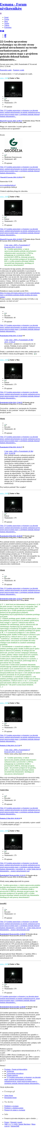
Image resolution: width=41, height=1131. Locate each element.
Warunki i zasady (16, 1122)
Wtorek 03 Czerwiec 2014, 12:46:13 (11, 121)
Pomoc (6, 1122)
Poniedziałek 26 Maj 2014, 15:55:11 (11, 598)
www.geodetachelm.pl (8, 185)
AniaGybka (4, 790)
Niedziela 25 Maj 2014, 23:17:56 (10, 745)
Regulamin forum (10, 1098)
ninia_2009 (4, 78)
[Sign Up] (5, 35)
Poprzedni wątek (6, 70)
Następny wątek (18, 70)
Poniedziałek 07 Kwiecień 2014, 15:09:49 (12, 934)
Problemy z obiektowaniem (13, 1108)
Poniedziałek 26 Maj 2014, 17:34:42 (11, 335)
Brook (2, 135)
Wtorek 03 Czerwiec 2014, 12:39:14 (11, 177)
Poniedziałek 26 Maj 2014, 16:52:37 (11, 447)
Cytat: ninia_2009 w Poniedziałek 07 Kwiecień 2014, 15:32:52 (17, 246)
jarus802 (3, 903)
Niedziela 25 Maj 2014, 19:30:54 (10, 818)
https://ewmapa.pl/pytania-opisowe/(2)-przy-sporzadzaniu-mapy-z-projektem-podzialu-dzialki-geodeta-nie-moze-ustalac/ (20, 295)
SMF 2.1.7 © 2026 (10, 1124)
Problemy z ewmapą (11, 1106)
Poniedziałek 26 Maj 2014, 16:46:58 (11, 536)
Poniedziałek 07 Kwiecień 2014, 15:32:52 (12, 875)
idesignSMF (15, 1126)
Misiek (2, 307)
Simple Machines (24, 1124)
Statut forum (8, 1095)
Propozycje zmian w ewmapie (14, 1110)
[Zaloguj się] (5, 37)
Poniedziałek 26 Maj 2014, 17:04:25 (11, 402)
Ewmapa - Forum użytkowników (13, 6)
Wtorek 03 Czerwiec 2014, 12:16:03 (11, 239)
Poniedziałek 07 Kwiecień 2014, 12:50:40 (12, 1007)
